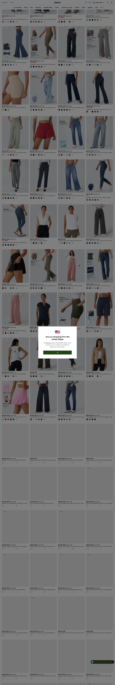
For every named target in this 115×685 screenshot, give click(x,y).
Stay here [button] (48, 343)
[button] (57, 332)
